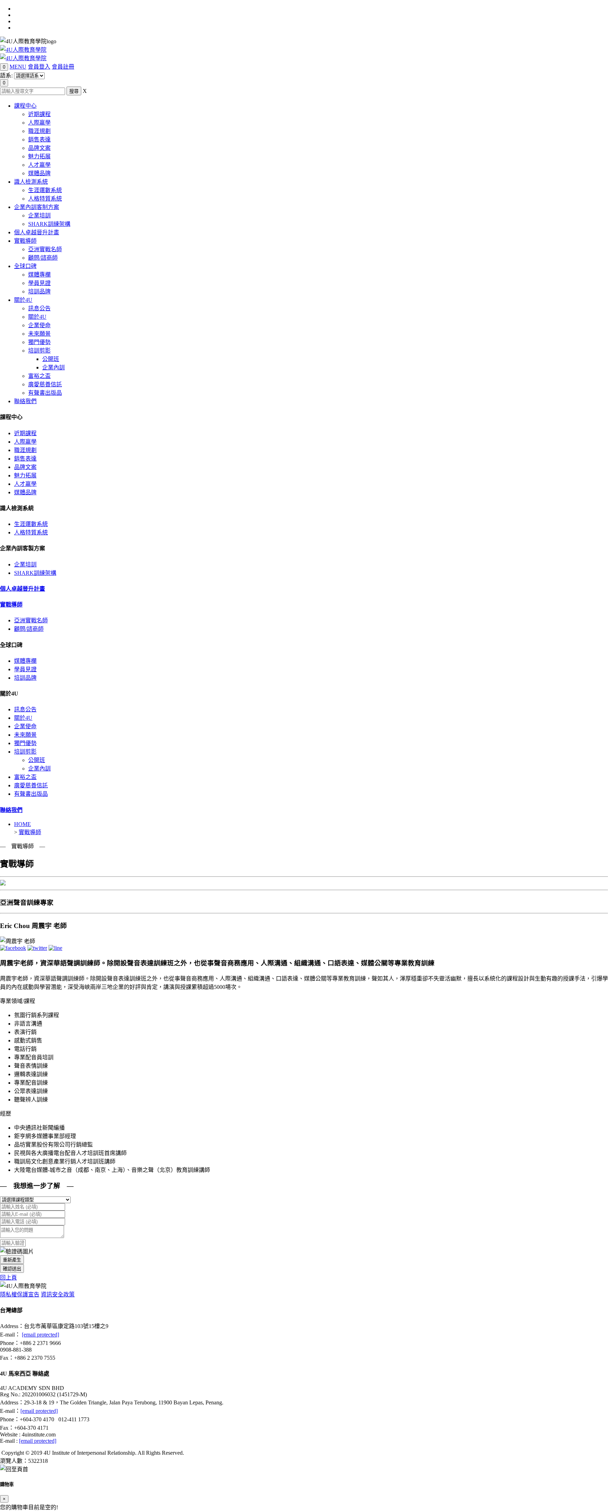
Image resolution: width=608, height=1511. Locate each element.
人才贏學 (39, 165)
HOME (22, 824)
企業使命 (39, 325)
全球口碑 (25, 266)
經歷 (5, 1114)
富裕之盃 (39, 376)
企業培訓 (39, 215)
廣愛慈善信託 (45, 384)
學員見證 (39, 283)
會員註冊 (63, 67)
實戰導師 (25, 241)
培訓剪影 (39, 351)
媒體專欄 (39, 275)
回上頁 (8, 1278)
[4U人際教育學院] (23, 50)
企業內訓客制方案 (36, 207)
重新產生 (12, 1260)
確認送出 (12, 1268)
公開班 (50, 359)
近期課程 (39, 114)
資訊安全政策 (58, 1294)
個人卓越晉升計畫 (36, 232)
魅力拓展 (39, 156)
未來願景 (39, 334)
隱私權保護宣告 (19, 1294)
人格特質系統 (45, 199)
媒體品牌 (39, 173)
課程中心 (25, 106)
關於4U (23, 300)
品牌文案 (39, 148)
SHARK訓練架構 (49, 224)
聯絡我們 (25, 401)
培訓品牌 (39, 291)
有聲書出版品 (45, 393)
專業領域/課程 (17, 1001)
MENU (18, 67)
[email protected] (40, 1335)
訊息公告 (39, 308)
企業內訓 (53, 367)
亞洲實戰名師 (45, 249)
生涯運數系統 (45, 190)
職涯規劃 (39, 131)
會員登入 (39, 67)
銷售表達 (39, 139)
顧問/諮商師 (43, 258)
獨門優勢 (39, 342)
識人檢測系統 (31, 182)
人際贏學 (39, 123)
